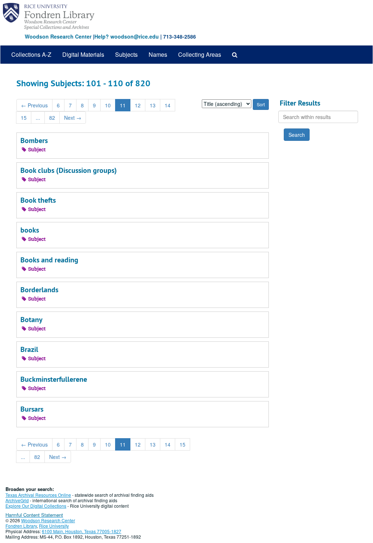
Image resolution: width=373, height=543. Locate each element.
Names (158, 54)
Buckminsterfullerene (53, 379)
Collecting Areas (199, 54)
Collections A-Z (31, 54)
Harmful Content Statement (34, 514)
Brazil (29, 349)
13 (153, 105)
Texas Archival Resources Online (38, 495)
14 (167, 105)
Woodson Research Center (58, 36)
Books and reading (49, 260)
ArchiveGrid (17, 500)
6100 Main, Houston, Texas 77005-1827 (81, 531)
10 (108, 105)
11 (123, 105)
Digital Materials (83, 54)
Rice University (54, 526)
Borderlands (39, 289)
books (29, 230)
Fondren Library (21, 526)
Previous (34, 105)
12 (138, 105)
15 (24, 117)
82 (52, 117)
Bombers (34, 140)
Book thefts (38, 200)
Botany (31, 319)
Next (72, 117)
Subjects (126, 54)
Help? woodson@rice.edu (126, 36)
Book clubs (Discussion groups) (68, 170)
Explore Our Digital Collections (35, 506)
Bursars (31, 409)
